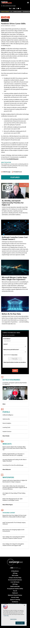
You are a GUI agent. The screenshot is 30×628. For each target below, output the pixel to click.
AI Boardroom (15, 571)
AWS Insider (15, 575)
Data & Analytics (7, 423)
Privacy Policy (14, 354)
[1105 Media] (15, 568)
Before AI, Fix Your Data (11, 314)
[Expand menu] (28, 3)
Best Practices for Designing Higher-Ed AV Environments (13, 530)
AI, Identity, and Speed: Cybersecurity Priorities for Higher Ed (13, 202)
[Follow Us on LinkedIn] (10, 8)
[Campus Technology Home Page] (6, 3)
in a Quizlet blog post (12, 159)
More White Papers (8, 504)
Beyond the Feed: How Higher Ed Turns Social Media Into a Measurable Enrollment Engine (14, 516)
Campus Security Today (15, 577)
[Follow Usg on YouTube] (18, 8)
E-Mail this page (6, 171)
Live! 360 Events (15, 582)
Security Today (15, 597)
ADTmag (15, 573)
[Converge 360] (15, 562)
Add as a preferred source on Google (9, 5)
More (4, 404)
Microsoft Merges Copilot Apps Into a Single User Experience (14, 278)
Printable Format (18, 171)
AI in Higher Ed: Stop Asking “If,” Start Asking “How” (14, 493)
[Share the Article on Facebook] (2, 17)
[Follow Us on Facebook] (16, 8)
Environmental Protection (15, 580)
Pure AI (15, 591)
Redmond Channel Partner (15, 595)
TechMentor (15, 602)
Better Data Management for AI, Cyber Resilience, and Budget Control (13, 499)
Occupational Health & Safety (15, 588)
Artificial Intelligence (8, 415)
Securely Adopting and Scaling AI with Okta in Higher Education (14, 460)
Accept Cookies (20, 622)
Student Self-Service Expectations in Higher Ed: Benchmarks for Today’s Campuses (15, 481)
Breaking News (5, 20)
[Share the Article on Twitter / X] (8, 17)
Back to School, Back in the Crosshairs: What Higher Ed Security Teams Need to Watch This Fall (14, 448)
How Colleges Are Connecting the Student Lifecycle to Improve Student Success (14, 537)
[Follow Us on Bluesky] (14, 8)
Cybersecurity (6, 419)
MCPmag (15, 584)
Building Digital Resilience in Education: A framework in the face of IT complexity (13, 454)
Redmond (15, 593)
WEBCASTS (7, 444)
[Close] (24, 605)
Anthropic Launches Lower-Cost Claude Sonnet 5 (15, 238)
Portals (6, 412)
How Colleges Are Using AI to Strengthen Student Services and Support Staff (13, 544)
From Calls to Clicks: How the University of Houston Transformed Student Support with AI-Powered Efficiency (15, 487)
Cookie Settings (13, 619)
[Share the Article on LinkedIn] (5, 17)
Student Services (7, 431)
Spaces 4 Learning (15, 599)
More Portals (6, 436)
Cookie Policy (6, 615)
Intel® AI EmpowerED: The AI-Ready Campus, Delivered (14, 523)
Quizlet (3, 48)
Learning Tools (6, 427)
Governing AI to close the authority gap (13, 465)
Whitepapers (8, 477)
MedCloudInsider (15, 586)
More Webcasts (7, 469)
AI (11, 11)
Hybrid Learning (17, 11)
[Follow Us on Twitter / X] (12, 8)
